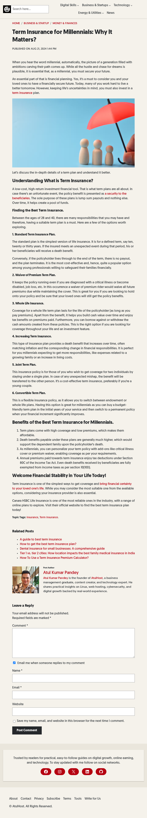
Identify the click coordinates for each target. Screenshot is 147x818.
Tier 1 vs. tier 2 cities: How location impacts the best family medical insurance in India (77, 553)
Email (17, 687)
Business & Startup (36, 23)
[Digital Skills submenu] (78, 5)
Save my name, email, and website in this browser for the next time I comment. (70, 721)
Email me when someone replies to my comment (51, 663)
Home (16, 23)
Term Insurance (49, 517)
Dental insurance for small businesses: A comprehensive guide (62, 548)
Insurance (32, 517)
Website (18, 704)
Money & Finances (65, 23)
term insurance (22, 93)
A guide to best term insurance (41, 539)
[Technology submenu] (131, 5)
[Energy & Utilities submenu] (103, 13)
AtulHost (97, 578)
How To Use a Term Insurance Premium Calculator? (54, 558)
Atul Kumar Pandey (61, 573)
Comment (20, 625)
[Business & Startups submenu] (110, 5)
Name (17, 670)
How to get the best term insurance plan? (48, 544)
